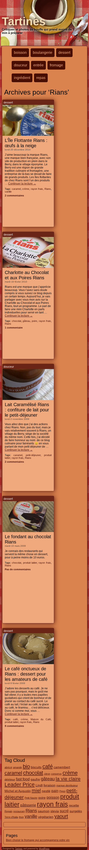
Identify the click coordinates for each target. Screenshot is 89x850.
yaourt (61, 816)
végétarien (45, 817)
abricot (8, 767)
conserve (56, 773)
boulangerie (42, 52)
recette (74, 805)
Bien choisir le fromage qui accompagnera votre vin (38, 840)
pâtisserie (28, 805)
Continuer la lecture (22, 183)
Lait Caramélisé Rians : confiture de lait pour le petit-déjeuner (27, 410)
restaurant (19, 811)
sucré (64, 811)
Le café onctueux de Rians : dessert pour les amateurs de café (26, 674)
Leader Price (20, 785)
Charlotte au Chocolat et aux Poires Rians (27, 275)
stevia (54, 811)
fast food (23, 779)
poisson (53, 797)
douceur (20, 65)
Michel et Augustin (18, 791)
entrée (38, 65)
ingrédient (22, 78)
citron (47, 773)
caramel (16, 188)
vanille (8, 191)
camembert (62, 767)
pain (54, 791)
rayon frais (37, 188)
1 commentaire (14, 327)
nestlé (46, 791)
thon (21, 817)
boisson (20, 52)
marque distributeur (67, 785)
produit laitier (30, 562)
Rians (47, 188)
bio (26, 766)
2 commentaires (14, 195)
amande (17, 767)
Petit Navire (31, 797)
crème (25, 188)
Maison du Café (41, 719)
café (15, 719)
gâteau (26, 321)
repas (40, 78)
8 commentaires (14, 726)
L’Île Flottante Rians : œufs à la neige (26, 143)
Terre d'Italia (11, 817)
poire (34, 321)
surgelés (76, 811)
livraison (49, 785)
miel (36, 790)
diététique (10, 779)
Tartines (24, 21)
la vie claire (68, 778)
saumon (44, 811)
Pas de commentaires (18, 569)
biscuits (36, 767)
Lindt (39, 785)
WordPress (44, 848)
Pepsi (62, 791)
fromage (56, 65)
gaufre (35, 779)
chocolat (16, 321)
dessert (64, 52)
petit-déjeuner (33, 455)
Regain (8, 811)
